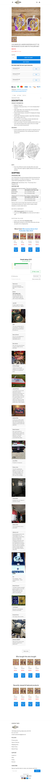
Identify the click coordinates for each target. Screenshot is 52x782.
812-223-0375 (15, 732)
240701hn (19, 89)
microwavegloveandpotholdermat (19, 91)
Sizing (13, 759)
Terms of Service (15, 742)
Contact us (14, 755)
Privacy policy (15, 740)
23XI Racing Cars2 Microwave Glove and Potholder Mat (16, 242)
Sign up (37, 770)
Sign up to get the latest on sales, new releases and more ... (25, 768)
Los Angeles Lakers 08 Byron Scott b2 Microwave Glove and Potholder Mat (16, 667)
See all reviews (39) (26, 261)
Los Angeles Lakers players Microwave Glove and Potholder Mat (30, 667)
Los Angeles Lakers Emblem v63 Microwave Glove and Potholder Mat (38, 667)
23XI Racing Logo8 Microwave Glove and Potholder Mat (23, 242)
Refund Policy (15, 749)
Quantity (13, 54)
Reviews (13, 761)
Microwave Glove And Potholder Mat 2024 (28, 230)
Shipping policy (15, 744)
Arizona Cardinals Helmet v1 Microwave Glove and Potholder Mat (30, 242)
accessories (24, 89)
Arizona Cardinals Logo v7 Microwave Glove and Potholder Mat (38, 242)
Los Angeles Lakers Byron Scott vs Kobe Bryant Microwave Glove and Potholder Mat (23, 667)
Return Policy (14, 746)
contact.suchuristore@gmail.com (19, 734)
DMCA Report (23, 776)
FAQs (13, 757)
